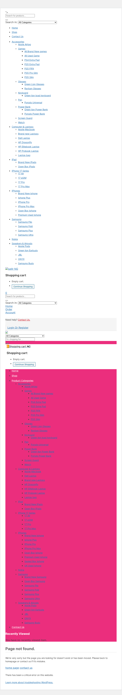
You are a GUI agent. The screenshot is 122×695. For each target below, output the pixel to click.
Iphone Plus (24, 197)
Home (15, 27)
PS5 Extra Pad (32, 64)
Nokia (15, 239)
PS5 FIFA (29, 68)
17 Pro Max (24, 186)
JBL (20, 254)
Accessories (18, 41)
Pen (20, 99)
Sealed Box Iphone (34, 561)
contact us (26, 667)
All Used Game (32, 55)
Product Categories (22, 380)
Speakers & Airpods (22, 243)
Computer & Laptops (22, 126)
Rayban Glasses (32, 88)
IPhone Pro (23, 202)
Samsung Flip (25, 222)
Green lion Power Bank (36, 109)
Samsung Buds (26, 263)
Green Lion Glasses (34, 84)
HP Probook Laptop (28, 151)
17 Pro (21, 182)
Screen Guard (25, 118)
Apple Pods (24, 246)
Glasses (22, 81)
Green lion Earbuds (28, 250)
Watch (21, 122)
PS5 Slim (29, 77)
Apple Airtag (24, 44)
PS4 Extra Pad (32, 60)
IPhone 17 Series (20, 170)
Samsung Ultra (25, 234)
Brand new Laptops (28, 133)
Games (21, 48)
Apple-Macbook (26, 129)
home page (12, 667)
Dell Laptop (24, 138)
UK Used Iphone (32, 565)
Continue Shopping (23, 286)
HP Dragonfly (25, 142)
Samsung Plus (25, 230)
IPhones (16, 190)
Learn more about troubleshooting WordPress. (29, 682)
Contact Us (17, 36)
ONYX (21, 259)
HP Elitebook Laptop (28, 146)
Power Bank (24, 106)
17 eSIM (22, 177)
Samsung (16, 219)
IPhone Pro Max (26, 206)
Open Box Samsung (34, 581)
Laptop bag (24, 155)
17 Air (21, 173)
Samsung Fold (25, 226)
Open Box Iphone (27, 210)
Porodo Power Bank (34, 113)
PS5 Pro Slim (31, 73)
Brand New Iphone (27, 193)
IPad (14, 159)
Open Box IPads (26, 166)
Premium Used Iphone (29, 215)
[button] (6, 292)
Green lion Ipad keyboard (37, 95)
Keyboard (23, 92)
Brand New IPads (27, 162)
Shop (14, 32)
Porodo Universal (33, 102)
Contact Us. (24, 319)
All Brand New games (35, 51)
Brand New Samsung (35, 577)
